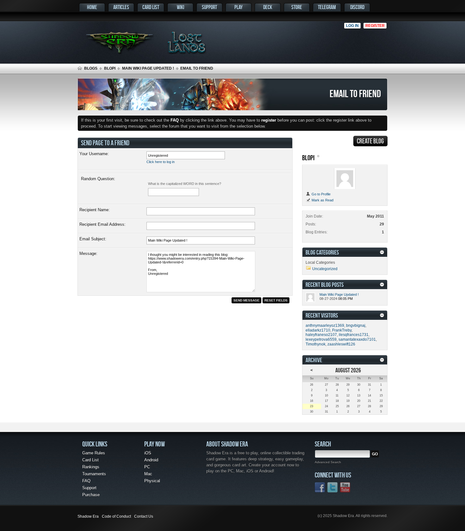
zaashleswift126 (341, 344)
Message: (88, 253)
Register (375, 25)
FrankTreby (341, 330)
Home (92, 7)
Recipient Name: (94, 209)
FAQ (86, 480)
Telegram (327, 7)
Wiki (180, 7)
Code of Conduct (116, 516)
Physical (152, 480)
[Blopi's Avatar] (344, 178)
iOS (147, 453)
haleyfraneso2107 (321, 334)
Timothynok (316, 344)
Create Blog (370, 141)
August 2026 (348, 370)
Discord (357, 7)
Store (296, 7)
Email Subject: (92, 239)
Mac (148, 473)
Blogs (90, 68)
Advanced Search (328, 462)
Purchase (91, 494)
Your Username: (94, 153)
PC (147, 467)
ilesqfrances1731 (354, 334)
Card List (150, 7)
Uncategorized (325, 269)
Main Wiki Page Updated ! (148, 68)
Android (151, 460)
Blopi (109, 68)
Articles (121, 7)
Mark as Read (322, 200)
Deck (267, 7)
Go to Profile (321, 194)
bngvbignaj (355, 325)
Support (209, 7)
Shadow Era (88, 516)
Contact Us (143, 516)
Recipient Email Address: (102, 224)
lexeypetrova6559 (321, 339)
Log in (352, 25)
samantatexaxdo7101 (357, 339)
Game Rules (93, 453)
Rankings (90, 467)
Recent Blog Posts (325, 284)
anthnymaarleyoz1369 (325, 325)
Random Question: (98, 178)
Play (238, 7)
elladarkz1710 (318, 330)
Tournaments (94, 473)
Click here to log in (160, 162)
